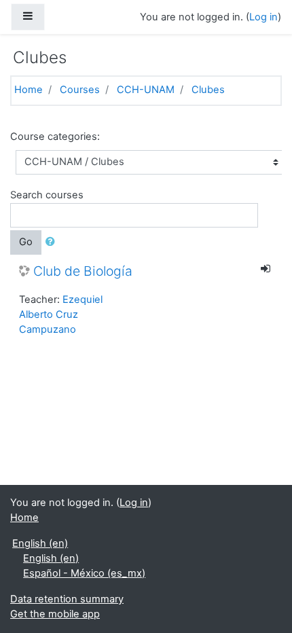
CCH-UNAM (146, 90)
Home (28, 90)
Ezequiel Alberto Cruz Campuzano (61, 314)
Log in (263, 17)
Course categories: (55, 136)
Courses (80, 90)
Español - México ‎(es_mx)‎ (84, 573)
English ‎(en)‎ (40, 543)
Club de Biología (82, 271)
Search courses (47, 195)
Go (26, 242)
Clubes (208, 90)
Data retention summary (67, 599)
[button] (53, 242)
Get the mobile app (55, 614)
